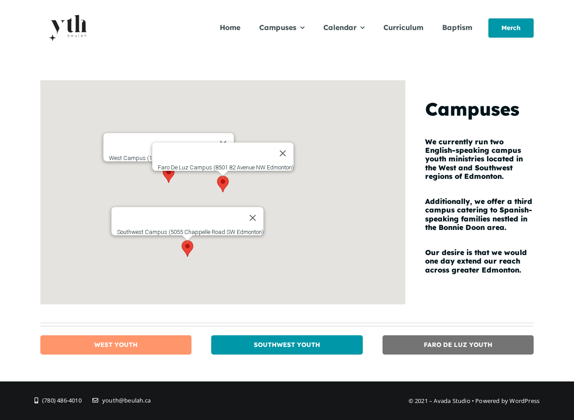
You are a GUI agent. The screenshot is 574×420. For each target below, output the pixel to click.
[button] (223, 184)
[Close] (283, 153)
